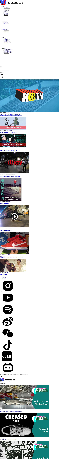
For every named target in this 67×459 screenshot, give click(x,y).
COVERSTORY (6, 7)
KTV (3, 37)
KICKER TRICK (7, 41)
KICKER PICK (6, 10)
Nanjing (1, 409)
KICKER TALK (6, 30)
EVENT (5, 12)
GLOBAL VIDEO (7, 9)
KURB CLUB (6, 50)
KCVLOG (5, 38)
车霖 (8, 112)
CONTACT (4, 277)
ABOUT (3, 276)
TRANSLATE (6, 23)
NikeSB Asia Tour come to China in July (8, 439)
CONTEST (6, 11)
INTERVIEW (4, 21)
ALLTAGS (4, 278)
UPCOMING (6, 13)
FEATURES (4, 48)
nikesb (7, 254)
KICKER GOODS (7, 39)
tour (2, 437)
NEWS (3, 6)
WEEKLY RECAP (7, 8)
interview (7, 174)
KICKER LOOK (6, 40)
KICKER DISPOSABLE (8, 49)
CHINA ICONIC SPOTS (8, 51)
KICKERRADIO (5, 29)
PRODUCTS (6, 14)
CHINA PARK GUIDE (7, 52)
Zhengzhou (11, 174)
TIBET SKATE (6, 53)
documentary (8, 130)
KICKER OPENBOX (7, 42)
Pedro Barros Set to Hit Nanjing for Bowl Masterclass (11, 411)
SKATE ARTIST (6, 54)
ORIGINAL (6, 22)
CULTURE (6, 15)
